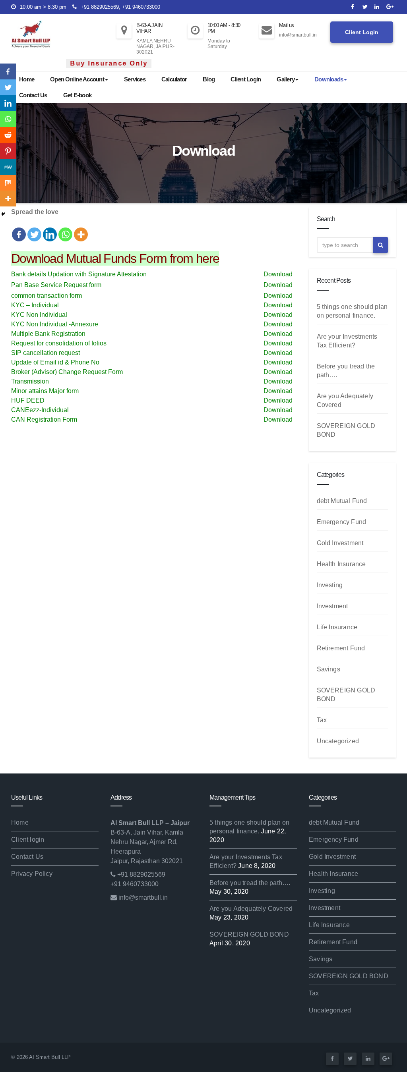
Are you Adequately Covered (251, 908)
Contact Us (33, 95)
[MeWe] (8, 167)
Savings (328, 669)
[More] (81, 229)
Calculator (174, 79)
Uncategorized (338, 741)
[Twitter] (34, 229)
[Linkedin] (50, 229)
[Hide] (3, 214)
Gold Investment (340, 543)
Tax (322, 720)
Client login (27, 839)
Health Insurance (341, 564)
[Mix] (8, 183)
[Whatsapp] (65, 229)
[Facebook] (19, 229)
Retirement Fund (341, 648)
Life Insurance (337, 627)
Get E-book (77, 95)
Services (134, 79)
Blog (209, 79)
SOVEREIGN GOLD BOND (249, 934)
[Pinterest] (8, 151)
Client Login (361, 32)
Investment (332, 606)
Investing (330, 585)
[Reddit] (8, 135)
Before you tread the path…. (249, 882)
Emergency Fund (341, 522)
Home (26, 79)
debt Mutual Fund (342, 500)
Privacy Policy (31, 873)
